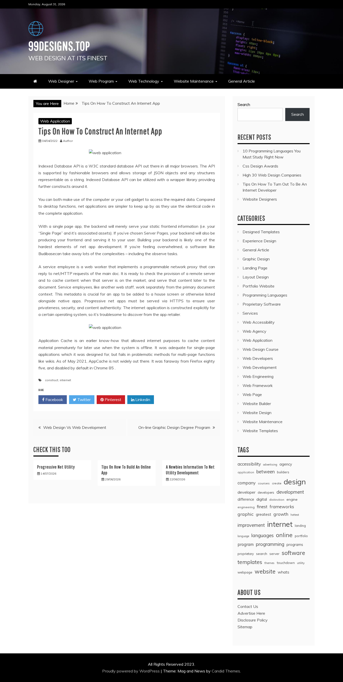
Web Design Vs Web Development (74, 427)
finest (262, 506)
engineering (246, 507)
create (276, 483)
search (261, 553)
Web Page (252, 394)
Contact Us (248, 606)
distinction (276, 499)
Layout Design (256, 276)
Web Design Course (260, 349)
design (295, 481)
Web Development (260, 367)
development (290, 492)
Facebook (53, 399)
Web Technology (143, 81)
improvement (251, 525)
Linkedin (142, 399)
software (293, 552)
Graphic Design (256, 258)
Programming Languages (265, 295)
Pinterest (112, 399)
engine (292, 499)
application (246, 472)
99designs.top (59, 45)
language (243, 536)
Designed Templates (261, 231)
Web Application (55, 121)
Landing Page (255, 267)
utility (301, 563)
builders (283, 472)
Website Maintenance (194, 81)
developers (266, 492)
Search (244, 104)
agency (285, 464)
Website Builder (257, 403)
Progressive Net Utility (56, 467)
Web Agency (254, 331)
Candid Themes (226, 670)
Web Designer (61, 81)
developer (246, 492)
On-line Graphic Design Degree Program (174, 427)
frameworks (282, 506)
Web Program (101, 81)
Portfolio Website (258, 286)
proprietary (246, 554)
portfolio (301, 536)
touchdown (286, 563)
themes (269, 563)
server (274, 554)
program (246, 544)
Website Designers (260, 199)
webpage (245, 572)
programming (270, 544)
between (265, 472)
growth (280, 514)
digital (261, 499)
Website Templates (260, 430)
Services (250, 313)
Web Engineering (258, 376)
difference (246, 499)
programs (295, 544)
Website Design (257, 412)
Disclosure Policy (253, 619)
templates (250, 562)
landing (300, 526)
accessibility (249, 464)
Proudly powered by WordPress (131, 670)
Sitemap (245, 626)
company (247, 482)
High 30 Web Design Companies (272, 175)
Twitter (83, 399)
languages (262, 535)
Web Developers (258, 358)
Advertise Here (251, 613)
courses (264, 483)
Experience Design (259, 240)
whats (283, 572)
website (265, 571)
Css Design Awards (260, 165)
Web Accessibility (259, 322)
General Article (241, 81)
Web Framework (258, 385)
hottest (295, 515)
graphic (246, 514)
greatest (263, 514)
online (284, 535)
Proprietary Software (262, 304)
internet (65, 380)
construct (51, 380)
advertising (270, 464)
